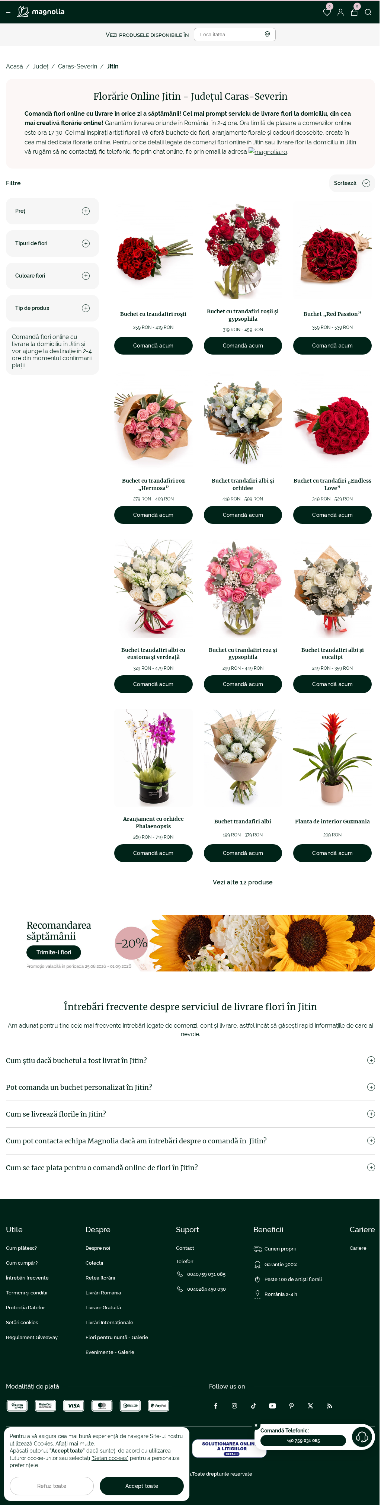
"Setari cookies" (110, 1458)
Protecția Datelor (25, 1307)
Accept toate (141, 1486)
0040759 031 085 (206, 1274)
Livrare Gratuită (103, 1307)
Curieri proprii (280, 1249)
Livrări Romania (103, 1293)
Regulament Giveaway (32, 1337)
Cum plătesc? (21, 1248)
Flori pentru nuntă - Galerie (117, 1337)
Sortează (345, 183)
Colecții (94, 1263)
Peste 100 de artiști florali (293, 1279)
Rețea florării (100, 1278)
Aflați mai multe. (75, 1444)
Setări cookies (22, 1322)
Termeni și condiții (26, 1293)
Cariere (358, 1248)
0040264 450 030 (206, 1289)
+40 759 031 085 (303, 1440)
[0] (327, 12)
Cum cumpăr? (22, 1263)
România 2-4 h (281, 1294)
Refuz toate (51, 1486)
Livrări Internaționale (109, 1322)
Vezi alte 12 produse (243, 882)
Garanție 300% (281, 1264)
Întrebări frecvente (27, 1278)
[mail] (268, 151)
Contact (185, 1248)
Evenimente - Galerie (110, 1352)
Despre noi (98, 1248)
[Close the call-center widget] (256, 1425)
